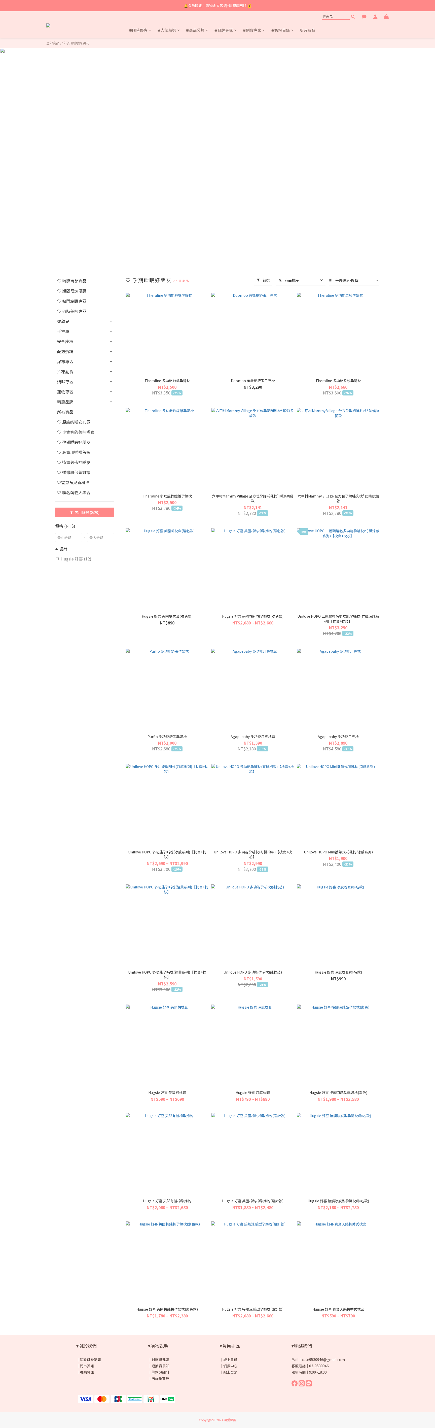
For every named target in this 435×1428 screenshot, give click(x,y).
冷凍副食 (65, 372)
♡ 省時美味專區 (71, 311)
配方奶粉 (65, 351)
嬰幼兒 (63, 321)
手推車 (63, 331)
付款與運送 (160, 1359)
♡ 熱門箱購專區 (71, 301)
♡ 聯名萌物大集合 (73, 492)
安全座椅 (65, 341)
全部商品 (52, 43)
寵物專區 (65, 392)
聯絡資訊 (87, 1372)
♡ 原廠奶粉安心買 (73, 422)
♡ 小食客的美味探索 (75, 432)
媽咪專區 (65, 382)
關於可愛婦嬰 (90, 1359)
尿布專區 (65, 361)
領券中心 (230, 1365)
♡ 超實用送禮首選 (73, 452)
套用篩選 (86, 512)
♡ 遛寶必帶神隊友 (73, 462)
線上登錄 (230, 1372)
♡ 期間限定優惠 (71, 291)
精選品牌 (65, 402)
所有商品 (65, 412)
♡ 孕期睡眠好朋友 (75, 43)
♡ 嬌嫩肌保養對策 (73, 472)
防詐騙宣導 (160, 1378)
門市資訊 (87, 1365)
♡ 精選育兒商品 (71, 281)
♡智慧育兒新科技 (73, 482)
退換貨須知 (160, 1365)
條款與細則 (160, 1372)
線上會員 (230, 1359)
